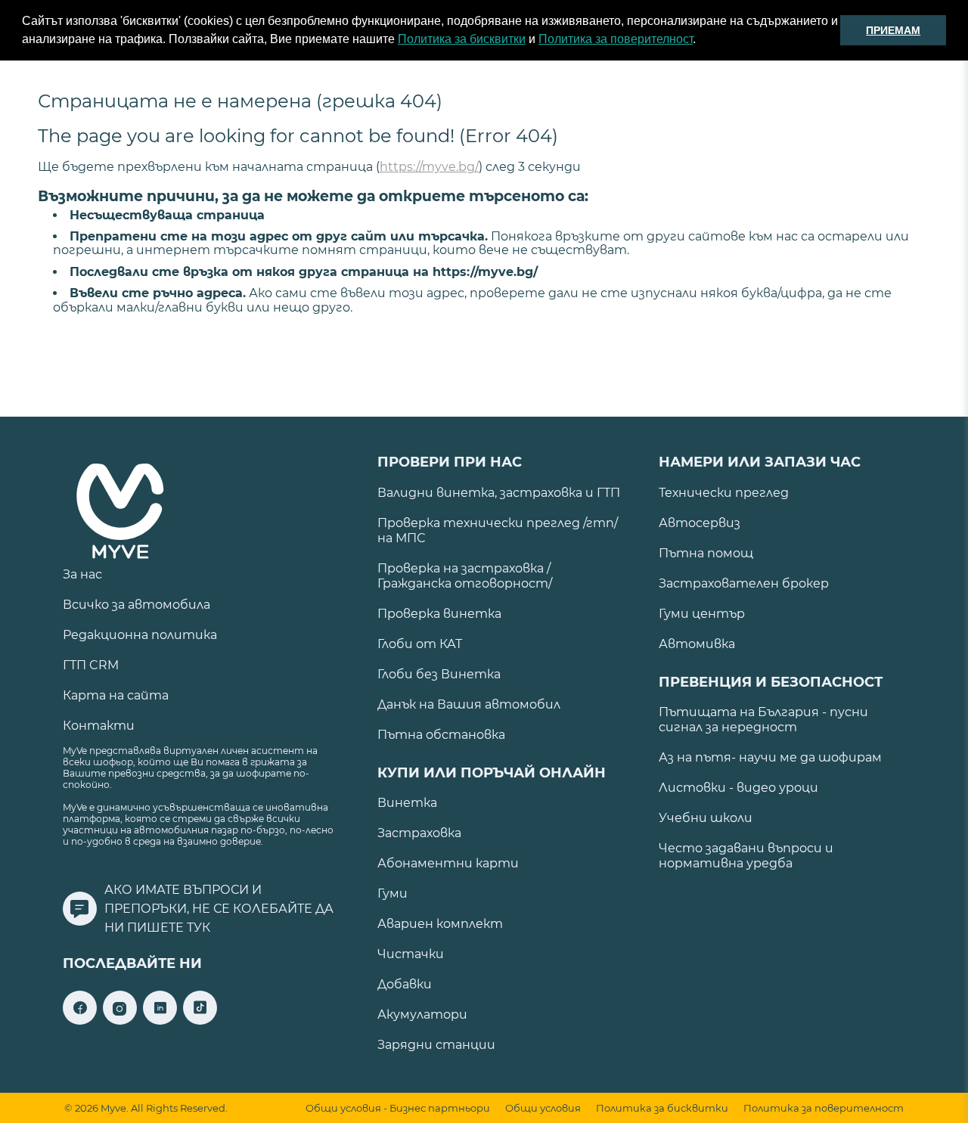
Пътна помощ (706, 553)
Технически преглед (724, 492)
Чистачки (410, 954)
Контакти (99, 725)
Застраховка (419, 833)
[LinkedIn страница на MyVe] (160, 1020)
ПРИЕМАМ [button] (893, 30)
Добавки (404, 984)
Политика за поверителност (615, 39)
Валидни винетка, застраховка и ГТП (498, 492)
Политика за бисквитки (462, 39)
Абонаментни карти (448, 863)
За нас (82, 574)
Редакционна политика (140, 635)
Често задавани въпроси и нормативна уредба (746, 855)
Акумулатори (422, 1014)
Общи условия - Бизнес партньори (398, 1108)
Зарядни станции (436, 1045)
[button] (701, 41)
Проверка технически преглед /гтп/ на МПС (497, 530)
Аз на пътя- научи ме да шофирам (770, 757)
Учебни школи (705, 818)
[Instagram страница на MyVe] (120, 1020)
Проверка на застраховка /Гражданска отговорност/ (464, 576)
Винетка (407, 803)
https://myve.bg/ (429, 167)
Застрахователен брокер (744, 583)
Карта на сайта (116, 695)
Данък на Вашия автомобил (468, 704)
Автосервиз (699, 523)
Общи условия (543, 1108)
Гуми (392, 893)
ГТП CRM (91, 665)
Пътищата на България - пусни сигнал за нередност (763, 719)
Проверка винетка (439, 613)
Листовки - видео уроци (738, 787)
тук (198, 927)
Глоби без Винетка (439, 674)
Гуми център (702, 613)
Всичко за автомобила (136, 604)
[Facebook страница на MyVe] (80, 1020)
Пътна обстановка (441, 734)
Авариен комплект (440, 924)
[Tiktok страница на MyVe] (200, 1020)
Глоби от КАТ (419, 644)
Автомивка (697, 644)
